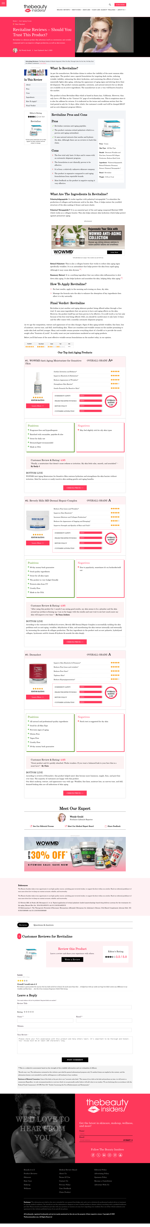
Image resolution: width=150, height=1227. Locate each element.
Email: (82, 1137)
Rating (20, 1012)
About (28, 85)
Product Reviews (30, 1173)
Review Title (22, 1003)
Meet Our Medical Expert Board (81, 826)
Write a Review (72, 959)
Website (20, 1026)
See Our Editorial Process (43, 826)
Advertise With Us (101, 1185)
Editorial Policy (100, 1170)
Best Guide (76, 9)
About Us (120, 9)
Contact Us (63, 1181)
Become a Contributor (103, 1181)
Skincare (86, 9)
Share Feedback (114, 826)
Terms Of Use (64, 1177)
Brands (60, 9)
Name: (82, 1131)
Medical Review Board (68, 1170)
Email (79, 1017)
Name (20, 1017)
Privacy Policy (64, 1185)
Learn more (43, 63)
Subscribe (120, 5)
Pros (27, 89)
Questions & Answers (44, 925)
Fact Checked (20, 24)
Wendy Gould (76, 816)
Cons (28, 93)
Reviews (66, 9)
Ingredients (30, 97)
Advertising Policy (101, 1173)
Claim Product (65, 1192)
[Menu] (3, 3)
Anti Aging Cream (25, 21)
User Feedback (65, 1188)
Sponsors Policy (100, 1177)
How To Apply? (31, 101)
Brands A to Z (29, 1170)
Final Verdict (31, 105)
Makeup (104, 9)
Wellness (111, 9)
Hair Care (96, 9)
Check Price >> (75, 488)
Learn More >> (38, 406)
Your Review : (22, 1035)
